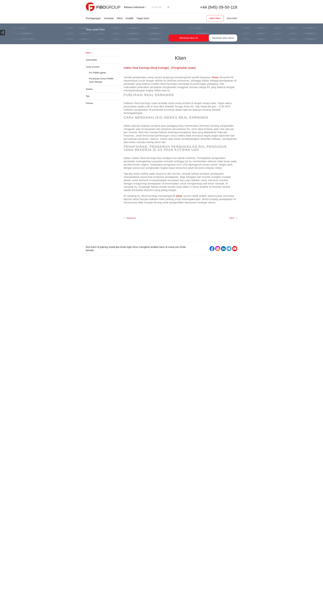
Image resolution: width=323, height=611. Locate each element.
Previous (131, 218)
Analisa (89, 89)
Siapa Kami (143, 18)
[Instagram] (217, 248)
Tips (88, 96)
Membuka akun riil (188, 38)
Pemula (89, 103)
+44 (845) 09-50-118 (218, 7)
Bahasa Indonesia (134, 7)
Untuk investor (93, 67)
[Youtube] (234, 248)
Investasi (109, 18)
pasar (179, 196)
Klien (88, 53)
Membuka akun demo (223, 38)
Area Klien (232, 18)
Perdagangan (93, 18)
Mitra (120, 18)
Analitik (129, 18)
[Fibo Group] (103, 6)
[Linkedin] (223, 248)
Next (232, 218)
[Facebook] (211, 248)
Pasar (215, 77)
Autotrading (91, 60)
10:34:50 (156, 7)
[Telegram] (229, 248)
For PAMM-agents (97, 73)
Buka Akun (215, 18)
